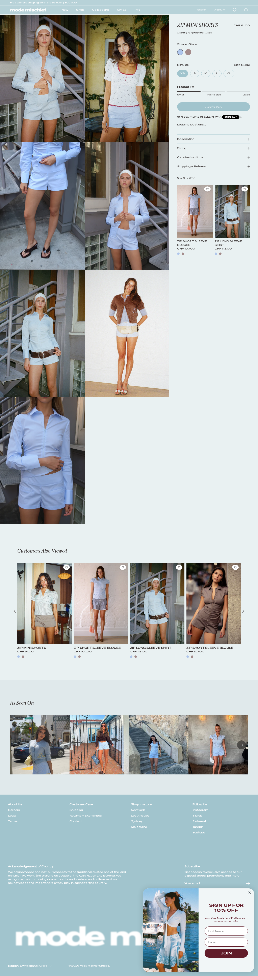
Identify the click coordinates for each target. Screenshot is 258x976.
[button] (14, 611)
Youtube (198, 832)
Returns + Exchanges (86, 815)
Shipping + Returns (191, 166)
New (64, 9)
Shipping (76, 809)
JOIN (226, 953)
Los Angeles (140, 815)
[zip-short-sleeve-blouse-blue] (178, 254)
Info (137, 9)
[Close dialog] (249, 892)
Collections (100, 9)
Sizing (181, 148)
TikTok (197, 815)
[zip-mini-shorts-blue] (18, 656)
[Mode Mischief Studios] (28, 10)
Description (186, 139)
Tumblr (197, 826)
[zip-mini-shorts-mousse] (23, 656)
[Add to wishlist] (207, 189)
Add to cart (213, 106)
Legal (12, 815)
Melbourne (139, 826)
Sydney (137, 821)
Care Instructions (190, 157)
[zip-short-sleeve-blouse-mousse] (183, 254)
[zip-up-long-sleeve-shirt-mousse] (220, 254)
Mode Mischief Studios (94, 966)
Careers (14, 809)
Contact (76, 821)
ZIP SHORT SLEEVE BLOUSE (97, 648)
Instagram (200, 809)
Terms (13, 821)
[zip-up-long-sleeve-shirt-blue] (216, 254)
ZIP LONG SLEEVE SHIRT (150, 648)
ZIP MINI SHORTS (31, 648)
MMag (122, 9)
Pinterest (199, 821)
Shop (80, 9)
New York (138, 809)
